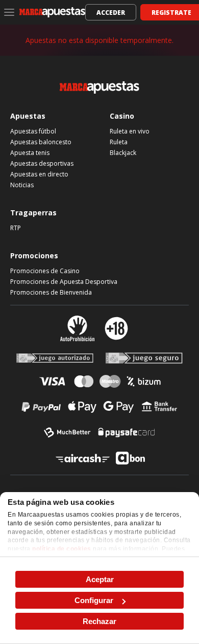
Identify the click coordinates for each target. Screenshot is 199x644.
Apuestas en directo (39, 174)
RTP (15, 228)
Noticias (22, 185)
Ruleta (119, 142)
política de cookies (61, 548)
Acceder (110, 12)
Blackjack (123, 152)
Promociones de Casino (45, 271)
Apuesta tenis (29, 152)
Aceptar (100, 579)
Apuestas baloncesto (40, 142)
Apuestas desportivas (41, 163)
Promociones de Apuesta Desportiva (63, 281)
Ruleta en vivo (130, 131)
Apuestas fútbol (33, 131)
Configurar (93, 600)
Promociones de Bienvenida (51, 292)
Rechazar (99, 621)
